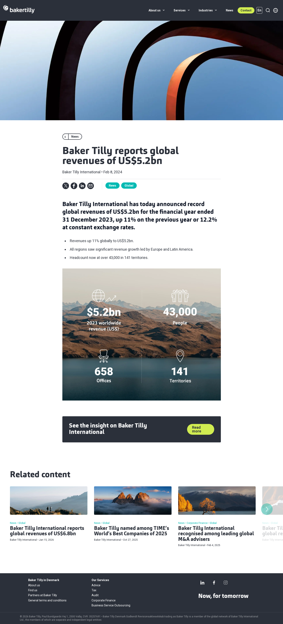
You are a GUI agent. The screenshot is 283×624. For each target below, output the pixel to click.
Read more (196, 429)
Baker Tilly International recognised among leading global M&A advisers (216, 534)
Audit (95, 595)
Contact (246, 10)
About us (34, 585)
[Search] (267, 10)
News (112, 185)
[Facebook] (214, 582)
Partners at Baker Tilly (42, 595)
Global (129, 185)
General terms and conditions (47, 600)
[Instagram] (225, 582)
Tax (94, 590)
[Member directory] (275, 10)
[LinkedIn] (202, 582)
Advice (96, 585)
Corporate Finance (104, 600)
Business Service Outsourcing (111, 605)
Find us (32, 590)
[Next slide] (267, 509)
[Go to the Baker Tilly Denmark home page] (19, 10)
